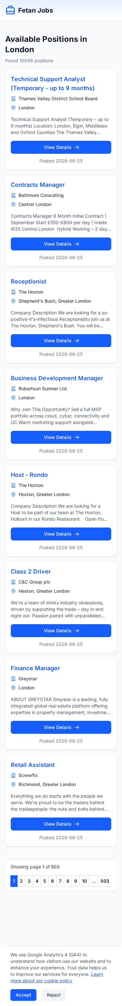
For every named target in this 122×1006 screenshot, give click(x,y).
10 (84, 881)
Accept (23, 995)
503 (105, 881)
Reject (54, 995)
